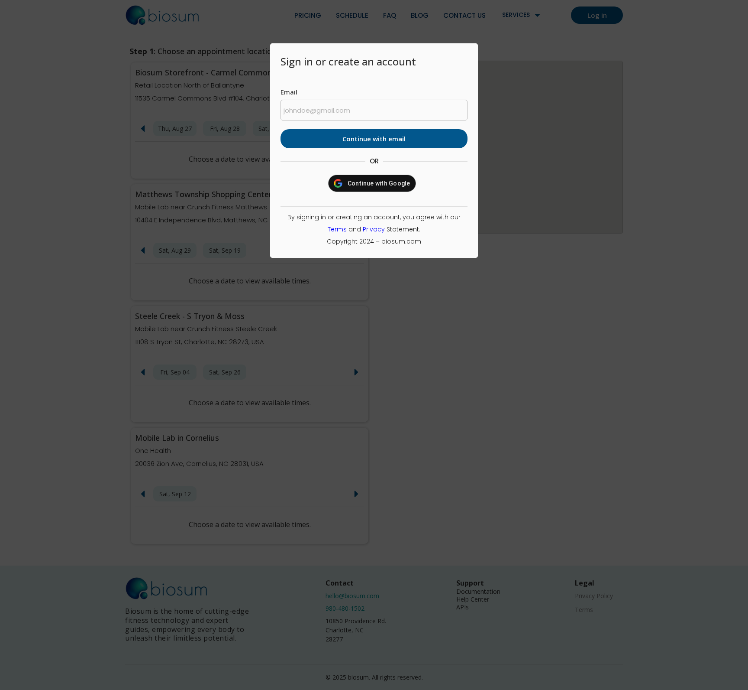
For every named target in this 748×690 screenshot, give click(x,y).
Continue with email (374, 138)
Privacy (374, 229)
